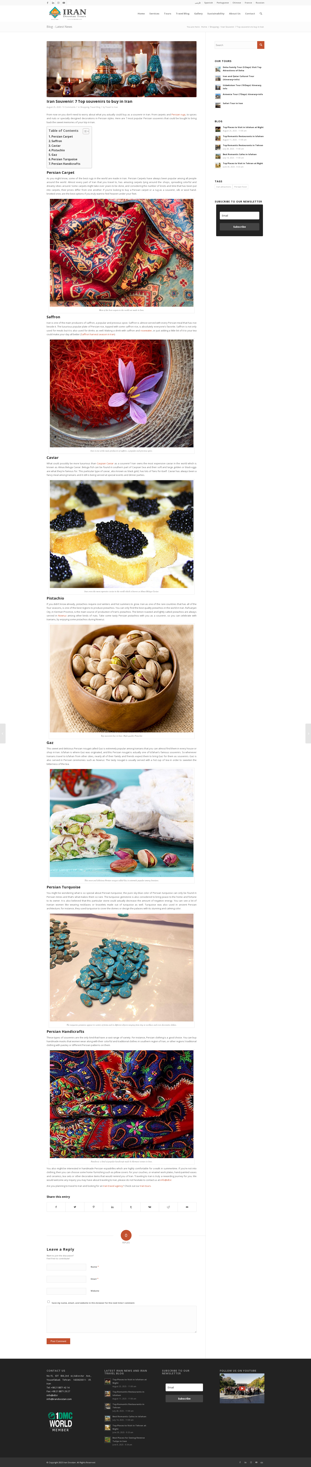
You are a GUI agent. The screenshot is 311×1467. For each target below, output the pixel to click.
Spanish (208, 2)
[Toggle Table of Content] (84, 131)
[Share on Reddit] (168, 1207)
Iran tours (145, 1186)
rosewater (146, 330)
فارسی (197, 2)
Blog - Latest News (59, 27)
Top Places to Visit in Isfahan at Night (243, 127)
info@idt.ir (166, 1180)
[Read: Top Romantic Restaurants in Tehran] (218, 147)
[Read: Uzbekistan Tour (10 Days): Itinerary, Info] (218, 87)
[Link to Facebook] (47, 2)
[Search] (260, 13)
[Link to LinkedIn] (53, 2)
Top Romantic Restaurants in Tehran (243, 145)
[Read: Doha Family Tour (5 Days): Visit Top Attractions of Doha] (218, 69)
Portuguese (223, 2)
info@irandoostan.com (59, 1399)
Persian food (240, 186)
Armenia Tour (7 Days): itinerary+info (243, 94)
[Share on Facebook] (56, 1207)
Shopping (84, 107)
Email (94, 1278)
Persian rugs (179, 114)
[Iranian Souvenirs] (122, 69)
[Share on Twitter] (75, 1207)
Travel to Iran (111, 107)
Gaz (54, 155)
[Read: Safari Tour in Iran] (218, 105)
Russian (260, 2)
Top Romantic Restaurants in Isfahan (243, 136)
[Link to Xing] (69, 2)
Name (95, 1266)
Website (95, 1290)
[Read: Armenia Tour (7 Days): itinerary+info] (218, 96)
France (248, 2)
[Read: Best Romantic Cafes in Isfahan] (218, 156)
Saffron (56, 141)
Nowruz (62, 615)
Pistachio (58, 150)
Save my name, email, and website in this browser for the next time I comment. (93, 1302)
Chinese (237, 2)
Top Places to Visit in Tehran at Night (243, 163)
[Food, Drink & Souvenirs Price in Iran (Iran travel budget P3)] (308, 733)
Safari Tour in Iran (233, 103)
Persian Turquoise (64, 159)
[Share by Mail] (187, 1207)
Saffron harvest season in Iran (97, 334)
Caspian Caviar (105, 463)
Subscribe (239, 226)
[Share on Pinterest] (93, 1207)
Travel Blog (95, 107)
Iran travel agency (113, 1186)
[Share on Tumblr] (131, 1207)
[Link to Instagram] (58, 2)
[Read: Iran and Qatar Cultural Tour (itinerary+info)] (218, 78)
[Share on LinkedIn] (112, 1207)
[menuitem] (197, 3)
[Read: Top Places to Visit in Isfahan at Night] (218, 129)
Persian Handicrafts (65, 164)
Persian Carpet (62, 136)
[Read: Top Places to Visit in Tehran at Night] (218, 165)
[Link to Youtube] (63, 2)
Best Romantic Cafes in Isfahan (240, 154)
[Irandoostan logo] (67, 13)
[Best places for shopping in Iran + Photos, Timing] (3, 733)
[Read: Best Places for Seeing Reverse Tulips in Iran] (107, 1440)
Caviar (56, 146)
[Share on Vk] (150, 1207)
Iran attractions (223, 186)
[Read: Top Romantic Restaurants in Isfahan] (218, 138)
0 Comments (69, 107)
